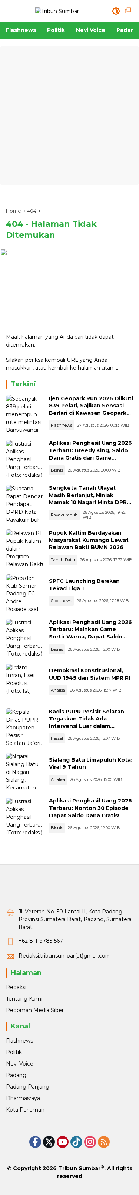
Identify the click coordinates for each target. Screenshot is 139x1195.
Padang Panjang (27, 1086)
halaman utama (98, 367)
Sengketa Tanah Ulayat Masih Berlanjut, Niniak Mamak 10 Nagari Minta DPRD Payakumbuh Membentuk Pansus (90, 502)
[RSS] (104, 1142)
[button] (116, 11)
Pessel (57, 738)
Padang (16, 1075)
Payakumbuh (64, 515)
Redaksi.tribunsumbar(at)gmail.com (65, 955)
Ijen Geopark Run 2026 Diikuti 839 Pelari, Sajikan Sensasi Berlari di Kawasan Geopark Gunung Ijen (91, 409)
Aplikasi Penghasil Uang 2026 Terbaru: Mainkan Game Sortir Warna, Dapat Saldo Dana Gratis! (90, 633)
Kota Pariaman (25, 1109)
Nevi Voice (19, 1063)
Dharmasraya (23, 1098)
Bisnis (57, 470)
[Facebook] (35, 1142)
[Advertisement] (69, 115)
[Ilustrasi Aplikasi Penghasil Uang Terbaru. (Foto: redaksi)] (24, 458)
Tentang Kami (24, 998)
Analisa (58, 690)
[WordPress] (76, 1142)
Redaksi (16, 987)
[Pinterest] (63, 1142)
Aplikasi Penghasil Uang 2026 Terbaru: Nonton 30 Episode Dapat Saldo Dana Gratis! (90, 807)
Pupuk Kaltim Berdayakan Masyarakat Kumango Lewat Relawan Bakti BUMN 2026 (89, 540)
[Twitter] (49, 1142)
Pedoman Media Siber (35, 1010)
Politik (14, 1052)
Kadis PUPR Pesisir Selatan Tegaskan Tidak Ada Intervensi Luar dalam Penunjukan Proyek (86, 722)
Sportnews (61, 600)
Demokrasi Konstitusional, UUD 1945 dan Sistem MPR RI (89, 674)
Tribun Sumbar (79, 1168)
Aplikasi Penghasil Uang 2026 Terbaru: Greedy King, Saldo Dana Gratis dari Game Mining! (90, 454)
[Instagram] (90, 1142)
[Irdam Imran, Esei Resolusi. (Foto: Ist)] (24, 682)
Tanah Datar (63, 559)
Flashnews (61, 425)
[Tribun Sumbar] (57, 10)
